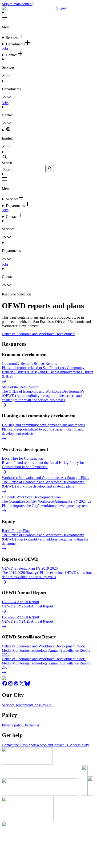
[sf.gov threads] (16, 685)
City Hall (46, 705)
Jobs (5, 48)
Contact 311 (61, 745)
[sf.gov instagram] (10, 685)
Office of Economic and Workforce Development (38, 334)
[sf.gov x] (21, 685)
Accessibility (79, 745)
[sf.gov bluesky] (27, 685)
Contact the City (14, 745)
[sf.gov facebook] (5, 685)
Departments (23, 705)
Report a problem (39, 745)
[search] (49, 168)
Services (8, 705)
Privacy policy (12, 725)
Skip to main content (17, 4)
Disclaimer (31, 725)
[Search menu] (48, 155)
